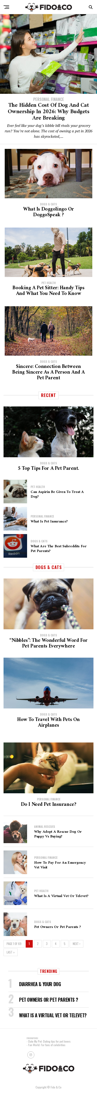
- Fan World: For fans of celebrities (46, 1045)
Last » (11, 952)
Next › (76, 943)
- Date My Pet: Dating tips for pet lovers (49, 1041)
